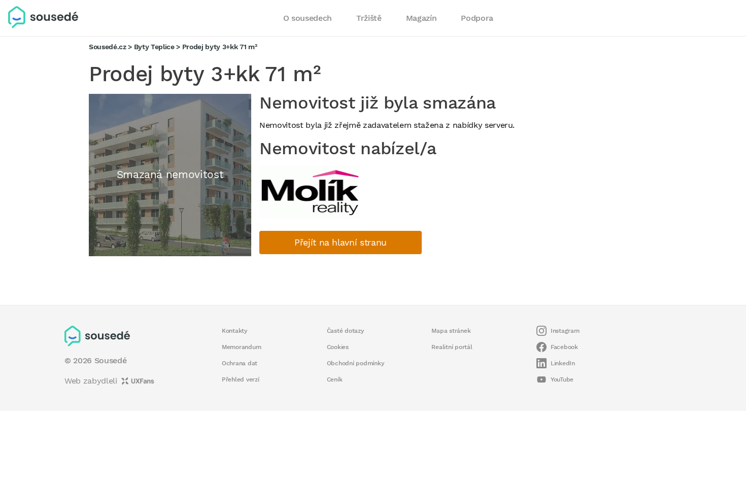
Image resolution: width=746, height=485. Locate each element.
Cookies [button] (338, 347)
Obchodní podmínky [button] (356, 363)
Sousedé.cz (107, 47)
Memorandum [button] (241, 347)
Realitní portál (451, 347)
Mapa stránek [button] (450, 330)
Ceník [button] (335, 379)
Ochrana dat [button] (239, 363)
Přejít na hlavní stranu (340, 242)
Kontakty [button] (235, 330)
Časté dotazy (345, 330)
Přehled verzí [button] (240, 379)
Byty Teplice (154, 47)
